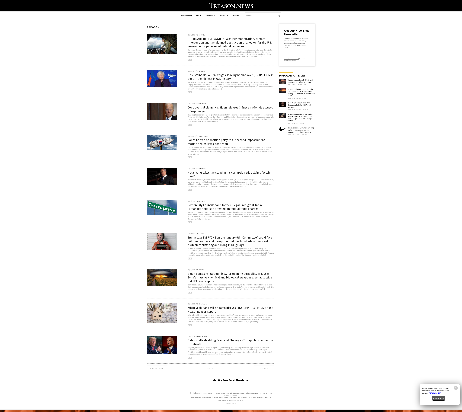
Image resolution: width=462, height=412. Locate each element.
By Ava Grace (201, 201)
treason (235, 15)
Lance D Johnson (301, 98)
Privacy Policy (231, 403)
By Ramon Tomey (202, 104)
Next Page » (264, 368)
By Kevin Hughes (202, 304)
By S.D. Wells (201, 35)
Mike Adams (300, 123)
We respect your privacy (218, 397)
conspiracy (210, 15)
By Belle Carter (201, 169)
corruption (223, 15)
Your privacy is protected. (291, 59)
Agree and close (438, 398)
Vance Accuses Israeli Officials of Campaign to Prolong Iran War (300, 81)
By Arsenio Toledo (202, 136)
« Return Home (156, 368)
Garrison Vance (301, 85)
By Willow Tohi (201, 71)
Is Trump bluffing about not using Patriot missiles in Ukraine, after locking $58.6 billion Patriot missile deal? (301, 92)
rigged (198, 15)
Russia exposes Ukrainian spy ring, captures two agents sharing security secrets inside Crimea (301, 130)
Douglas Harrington (302, 110)
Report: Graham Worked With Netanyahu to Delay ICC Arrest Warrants (299, 105)
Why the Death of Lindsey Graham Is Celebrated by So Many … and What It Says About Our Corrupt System (300, 117)
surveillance (186, 15)
